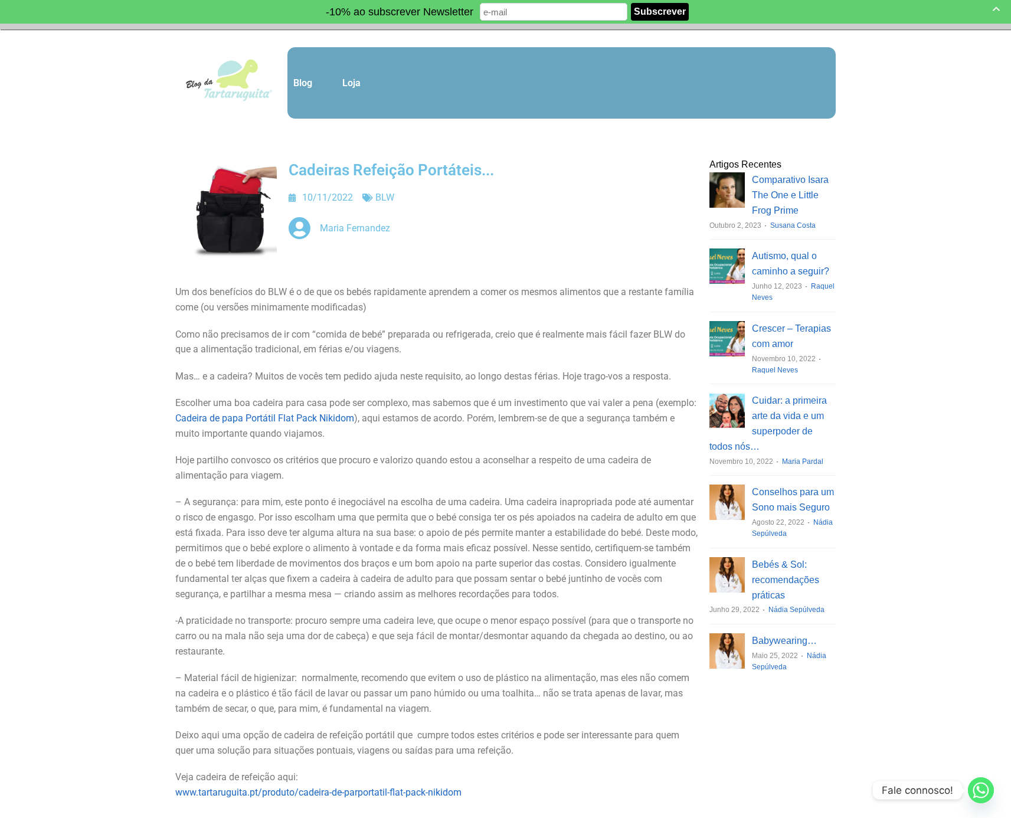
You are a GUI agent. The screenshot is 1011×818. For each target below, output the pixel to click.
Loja (351, 83)
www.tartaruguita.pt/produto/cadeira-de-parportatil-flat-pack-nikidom (318, 792)
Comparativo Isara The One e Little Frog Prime (790, 195)
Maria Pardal (802, 461)
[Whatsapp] (981, 790)
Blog (302, 83)
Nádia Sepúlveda (796, 610)
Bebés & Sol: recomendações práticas (785, 579)
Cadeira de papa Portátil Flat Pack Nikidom (264, 418)
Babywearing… (784, 641)
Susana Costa (793, 225)
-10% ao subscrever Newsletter (399, 12)
